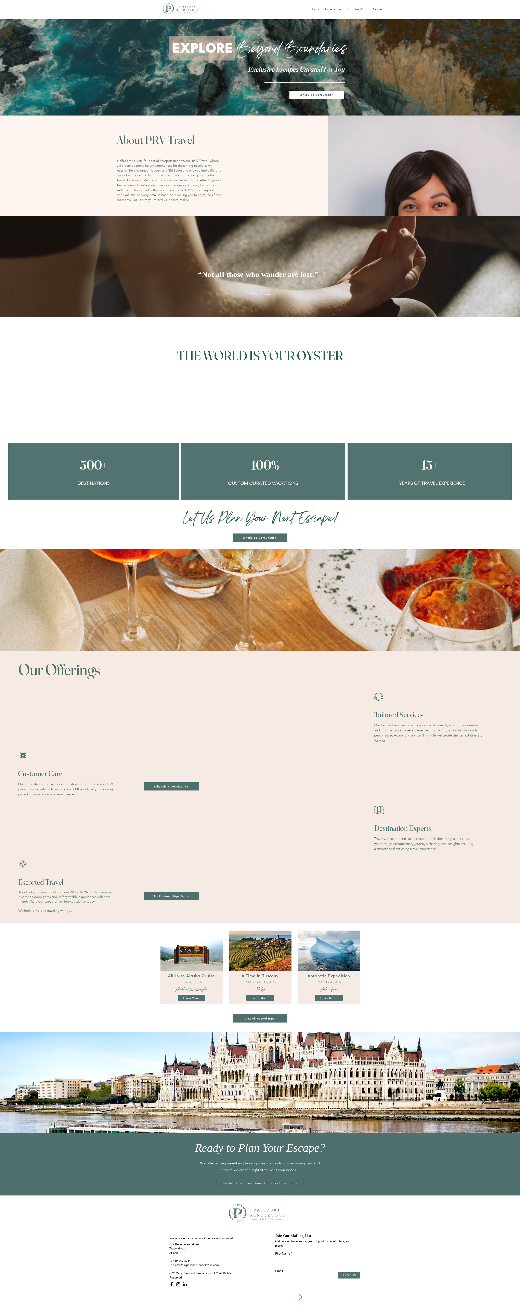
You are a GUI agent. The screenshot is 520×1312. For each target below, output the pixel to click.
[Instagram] (178, 1284)
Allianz (173, 1252)
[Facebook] (171, 1284)
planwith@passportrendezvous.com (196, 1265)
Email (279, 1270)
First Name (282, 1253)
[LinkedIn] (185, 1284)
